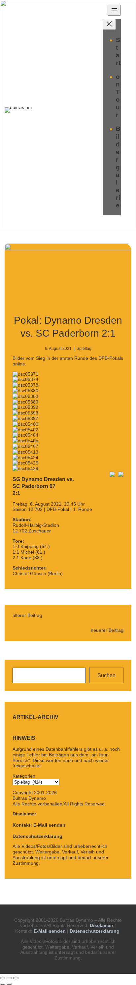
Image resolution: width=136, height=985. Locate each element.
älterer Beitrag (27, 615)
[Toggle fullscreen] (9, 978)
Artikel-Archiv (35, 717)
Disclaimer (24, 813)
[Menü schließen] (109, 24)
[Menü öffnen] (114, 10)
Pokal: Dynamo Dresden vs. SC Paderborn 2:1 (68, 327)
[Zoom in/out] (15, 978)
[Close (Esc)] (2, 978)
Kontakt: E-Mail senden (39, 825)
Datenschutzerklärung (37, 836)
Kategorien (24, 776)
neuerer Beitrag (107, 630)
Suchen (106, 675)
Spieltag (84, 348)
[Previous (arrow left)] (2, 984)
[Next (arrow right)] (9, 984)
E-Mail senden (50, 931)
